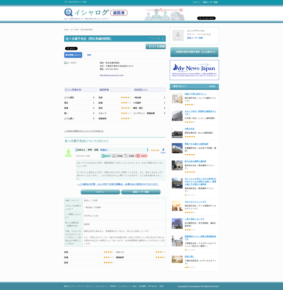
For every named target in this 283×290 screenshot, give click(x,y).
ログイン (196, 2)
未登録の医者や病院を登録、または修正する (195, 52)
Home (66, 29)
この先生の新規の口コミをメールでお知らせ (84, 131)
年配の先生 (190, 129)
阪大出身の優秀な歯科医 (195, 161)
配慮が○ (104, 150)
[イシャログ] (96, 16)
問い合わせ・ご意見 (156, 286)
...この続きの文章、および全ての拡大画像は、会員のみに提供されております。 (118, 184)
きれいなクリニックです (195, 201)
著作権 (112, 286)
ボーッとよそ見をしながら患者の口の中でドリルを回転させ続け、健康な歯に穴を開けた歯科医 (200, 181)
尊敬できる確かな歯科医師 (196, 144)
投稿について (69, 286)
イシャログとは (204, 34)
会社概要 (142, 286)
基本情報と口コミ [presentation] (73, 55)
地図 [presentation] (89, 55)
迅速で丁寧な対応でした (195, 94)
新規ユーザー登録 (210, 2)
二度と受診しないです (194, 219)
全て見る (212, 86)
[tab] (73, 55)
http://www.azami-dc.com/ (111, 75)
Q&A (134, 286)
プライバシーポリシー (85, 286)
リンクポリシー (124, 286)
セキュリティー (101, 286)
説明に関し (190, 256)
